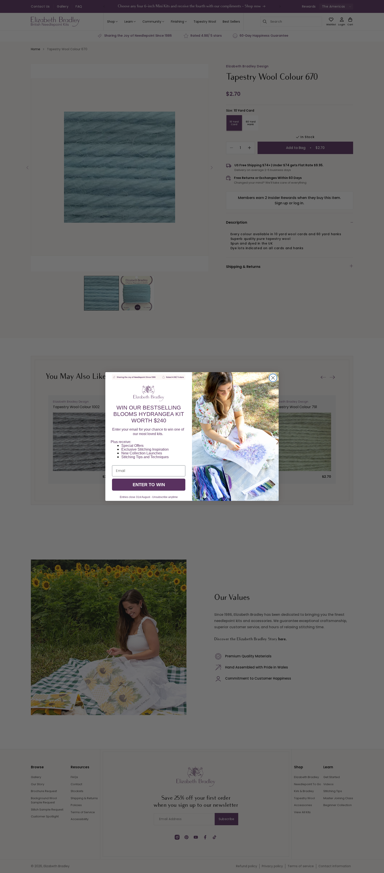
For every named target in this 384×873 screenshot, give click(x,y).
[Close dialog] (273, 378)
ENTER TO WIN (149, 484)
